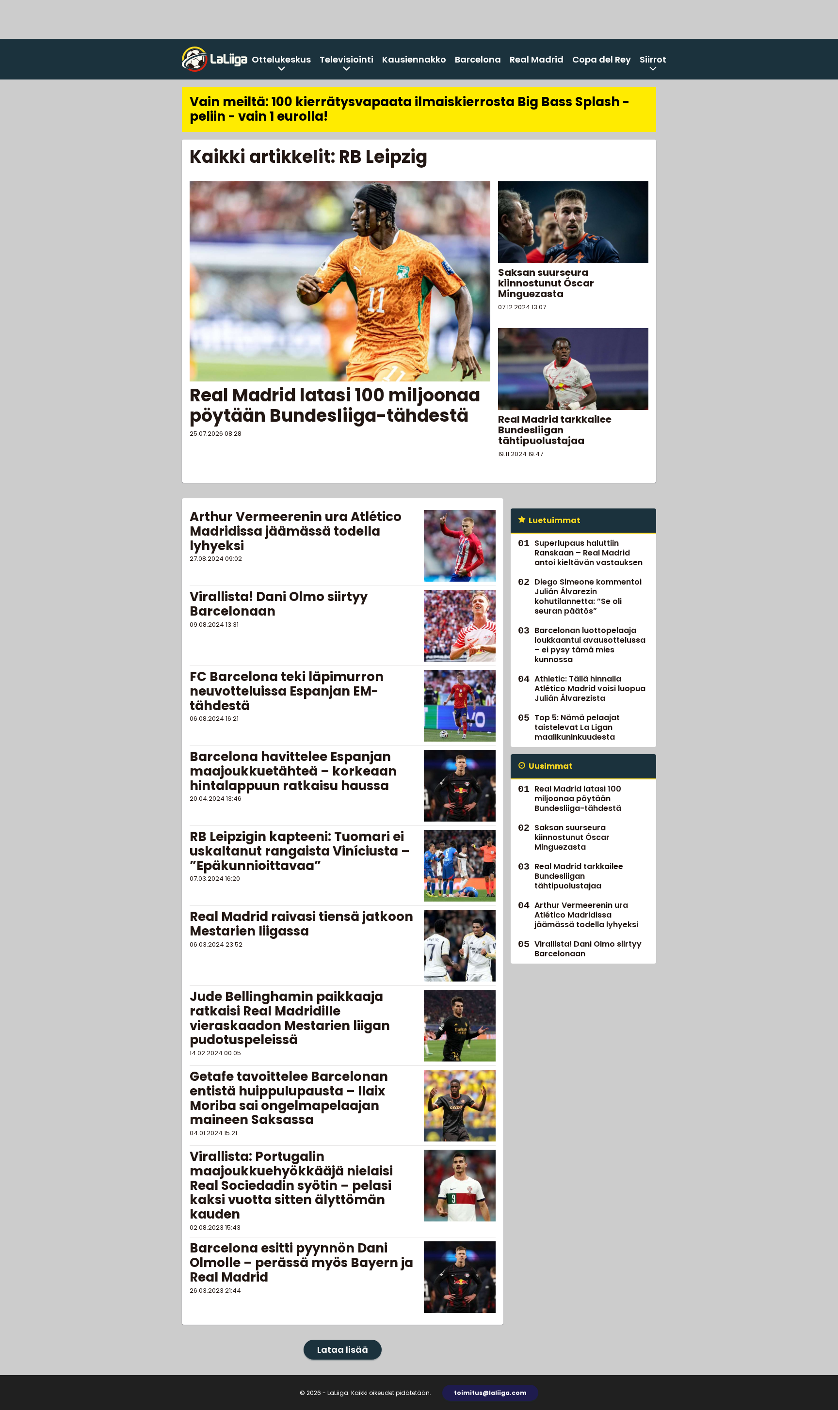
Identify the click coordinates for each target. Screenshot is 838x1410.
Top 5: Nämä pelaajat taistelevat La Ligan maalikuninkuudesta (577, 727)
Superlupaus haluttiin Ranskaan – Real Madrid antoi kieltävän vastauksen (588, 553)
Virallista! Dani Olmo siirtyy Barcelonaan (279, 604)
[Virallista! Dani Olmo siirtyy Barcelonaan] (460, 626)
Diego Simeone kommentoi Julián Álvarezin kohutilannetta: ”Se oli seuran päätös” (588, 596)
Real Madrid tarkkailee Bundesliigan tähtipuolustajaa (555, 429)
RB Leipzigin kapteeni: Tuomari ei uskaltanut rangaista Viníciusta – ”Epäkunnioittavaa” (300, 851)
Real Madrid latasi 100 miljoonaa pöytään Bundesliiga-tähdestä (335, 405)
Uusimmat (551, 766)
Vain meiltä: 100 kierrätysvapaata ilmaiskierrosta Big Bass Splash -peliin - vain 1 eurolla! (409, 109)
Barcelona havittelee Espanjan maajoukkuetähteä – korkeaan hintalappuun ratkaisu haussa (293, 771)
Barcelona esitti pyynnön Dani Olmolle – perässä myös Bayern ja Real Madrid (301, 1262)
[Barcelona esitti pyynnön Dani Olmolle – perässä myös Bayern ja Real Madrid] (459, 1277)
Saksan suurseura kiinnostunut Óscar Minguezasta (546, 283)
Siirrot (653, 59)
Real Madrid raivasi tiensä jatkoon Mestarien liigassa (301, 924)
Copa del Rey (601, 59)
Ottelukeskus (281, 59)
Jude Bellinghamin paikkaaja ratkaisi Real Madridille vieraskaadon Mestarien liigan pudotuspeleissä (290, 1018)
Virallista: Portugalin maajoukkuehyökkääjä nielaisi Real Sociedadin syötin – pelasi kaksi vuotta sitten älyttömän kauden (291, 1185)
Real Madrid (537, 59)
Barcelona (478, 59)
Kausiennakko (414, 59)
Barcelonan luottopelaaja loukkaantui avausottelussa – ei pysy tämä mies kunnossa (589, 645)
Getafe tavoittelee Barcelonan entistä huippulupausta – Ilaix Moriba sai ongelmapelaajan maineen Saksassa (289, 1098)
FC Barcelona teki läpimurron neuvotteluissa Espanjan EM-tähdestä (287, 691)
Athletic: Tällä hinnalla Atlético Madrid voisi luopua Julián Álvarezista (589, 688)
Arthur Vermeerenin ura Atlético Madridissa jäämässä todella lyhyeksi (296, 531)
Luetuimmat (554, 520)
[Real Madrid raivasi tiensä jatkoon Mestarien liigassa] (460, 946)
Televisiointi (346, 59)
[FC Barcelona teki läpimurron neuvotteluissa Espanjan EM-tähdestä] (460, 706)
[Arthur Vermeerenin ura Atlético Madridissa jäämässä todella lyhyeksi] (460, 546)
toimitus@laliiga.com (490, 1393)
